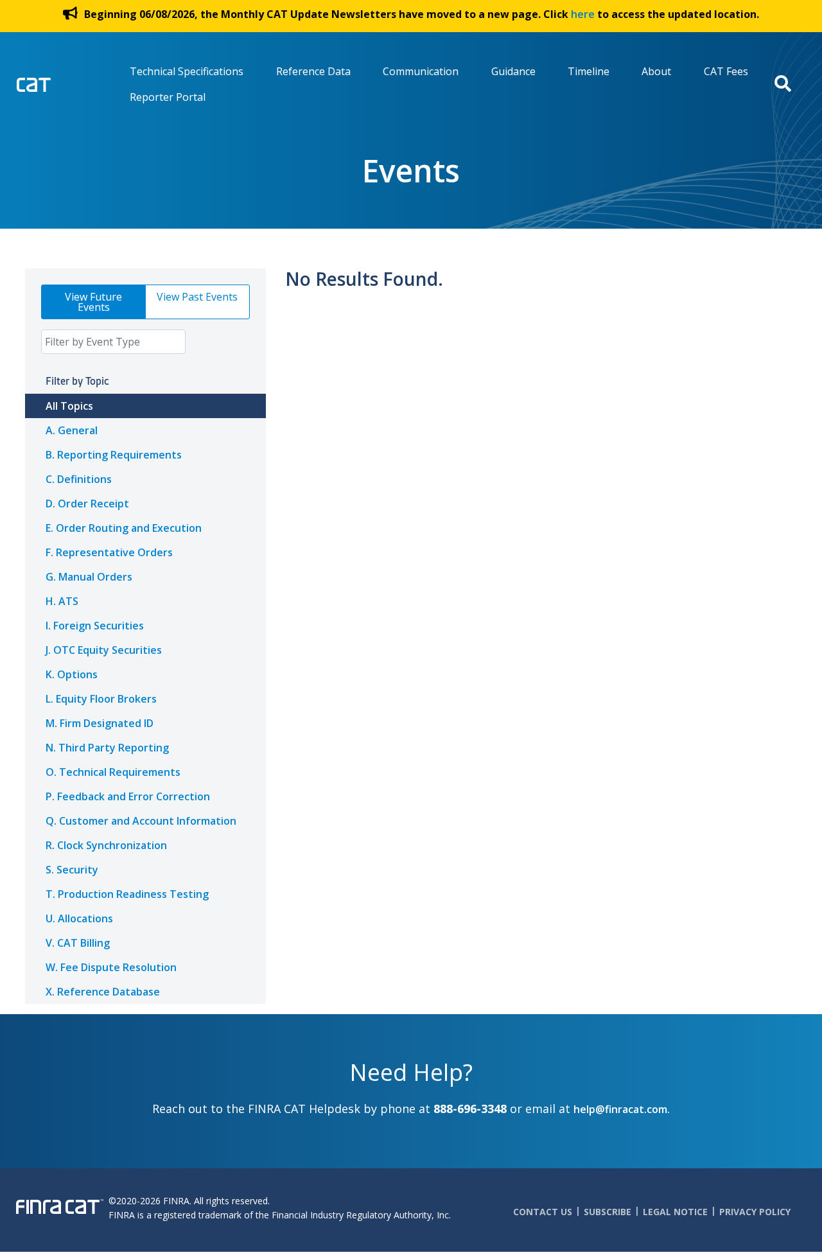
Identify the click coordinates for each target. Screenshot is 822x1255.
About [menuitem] (656, 71)
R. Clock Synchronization (106, 845)
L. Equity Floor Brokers (101, 699)
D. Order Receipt (87, 503)
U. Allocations (79, 918)
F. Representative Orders (109, 552)
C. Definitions (79, 479)
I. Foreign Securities (95, 626)
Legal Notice (675, 1212)
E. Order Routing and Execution (124, 528)
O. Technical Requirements (113, 772)
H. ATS (62, 601)
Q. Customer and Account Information (141, 821)
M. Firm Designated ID (99, 723)
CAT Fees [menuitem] (726, 71)
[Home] (60, 83)
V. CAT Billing (78, 943)
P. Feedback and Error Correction (128, 796)
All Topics (69, 406)
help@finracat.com (620, 1109)
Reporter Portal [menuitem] (168, 97)
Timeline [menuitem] (588, 71)
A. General (72, 430)
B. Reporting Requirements (114, 455)
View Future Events (93, 302)
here (583, 14)
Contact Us (542, 1212)
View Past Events (197, 297)
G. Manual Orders (89, 577)
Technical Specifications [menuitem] (186, 71)
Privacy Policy (755, 1212)
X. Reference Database (103, 992)
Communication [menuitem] (421, 71)
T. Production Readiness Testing (127, 894)
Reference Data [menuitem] (313, 71)
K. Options (72, 674)
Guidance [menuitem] (513, 71)
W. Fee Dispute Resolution (111, 967)
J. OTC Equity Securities (104, 650)
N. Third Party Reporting (107, 748)
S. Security (72, 870)
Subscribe (607, 1212)
